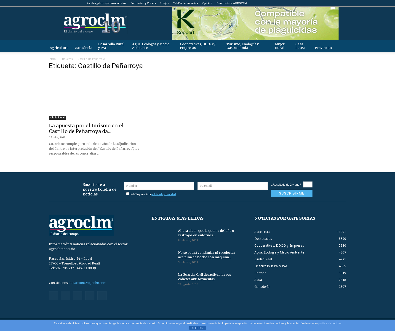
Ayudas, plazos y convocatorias (106, 3)
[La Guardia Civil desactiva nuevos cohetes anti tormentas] (163, 280)
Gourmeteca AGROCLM (231, 3)
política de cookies (330, 323)
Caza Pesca (300, 46)
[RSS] (327, 3)
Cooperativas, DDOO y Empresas (197, 46)
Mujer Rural (280, 46)
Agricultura (59, 48)
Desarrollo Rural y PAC (111, 46)
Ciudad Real (57, 117)
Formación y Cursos (143, 3)
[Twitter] (335, 3)
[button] (340, 46)
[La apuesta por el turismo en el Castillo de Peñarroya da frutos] (95, 97)
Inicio (52, 59)
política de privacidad (163, 194)
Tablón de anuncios (185, 3)
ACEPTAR (197, 328)
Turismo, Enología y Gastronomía (243, 46)
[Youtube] (342, 3)
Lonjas (164, 3)
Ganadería (83, 48)
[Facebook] (312, 3)
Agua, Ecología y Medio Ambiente (150, 46)
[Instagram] (320, 3)
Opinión (207, 3)
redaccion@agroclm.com (87, 282)
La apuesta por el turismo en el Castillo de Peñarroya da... (86, 128)
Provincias (323, 48)
